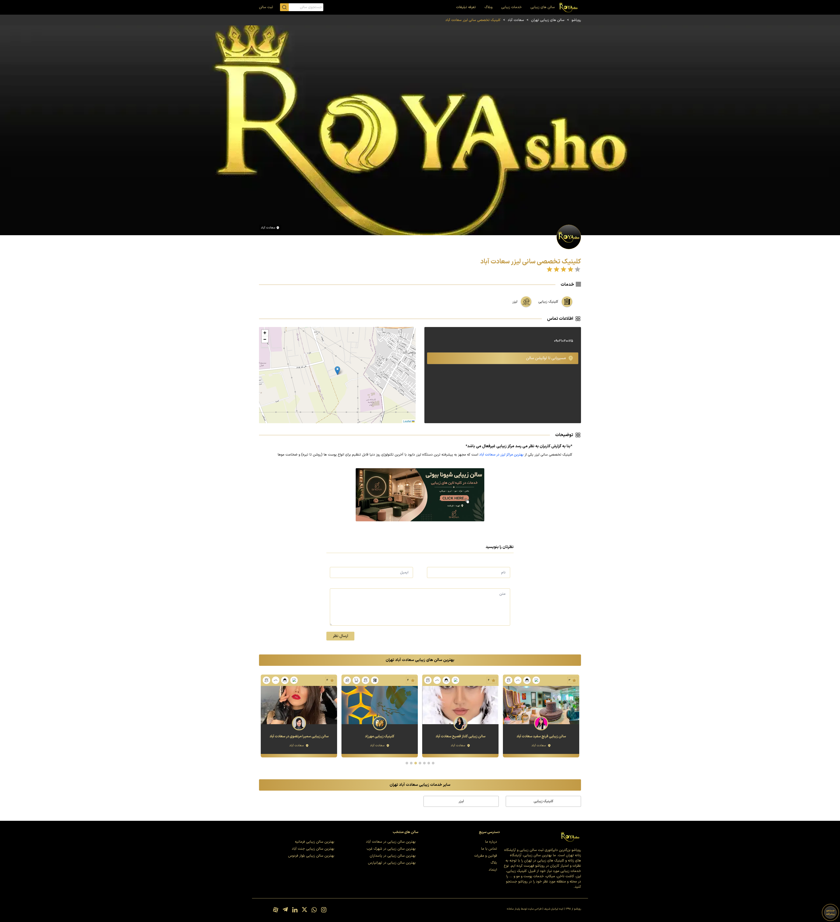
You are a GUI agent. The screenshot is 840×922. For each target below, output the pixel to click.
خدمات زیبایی (511, 7)
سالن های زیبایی (542, 7)
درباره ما (491, 841)
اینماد (493, 869)
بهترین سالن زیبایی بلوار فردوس (311, 855)
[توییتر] (304, 910)
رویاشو (576, 20)
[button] (337, 370)
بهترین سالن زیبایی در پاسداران (393, 855)
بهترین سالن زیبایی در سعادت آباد (391, 841)
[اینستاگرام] (323, 910)
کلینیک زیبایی (543, 801)
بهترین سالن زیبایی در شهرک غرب (391, 848)
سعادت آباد (516, 20)
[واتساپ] (314, 910)
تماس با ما (489, 848)
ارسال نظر (340, 636)
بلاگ (494, 862)
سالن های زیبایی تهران (547, 20)
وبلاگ (488, 7)
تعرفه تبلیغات (466, 7)
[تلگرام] (285, 910)
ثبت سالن (266, 7)
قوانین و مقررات (485, 855)
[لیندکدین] (295, 910)
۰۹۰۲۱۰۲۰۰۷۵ (563, 341)
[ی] (420, 494)
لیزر (461, 801)
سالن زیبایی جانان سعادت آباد (299, 736)
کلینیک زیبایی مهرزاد (460, 736)
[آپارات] (275, 910)
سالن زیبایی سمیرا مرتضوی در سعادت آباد (379, 736)
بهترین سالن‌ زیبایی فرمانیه (314, 841)
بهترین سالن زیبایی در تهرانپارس (392, 862)
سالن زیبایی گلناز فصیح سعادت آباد (541, 736)
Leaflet (407, 421)
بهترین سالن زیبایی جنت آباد (313, 848)
